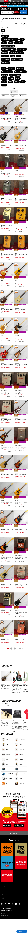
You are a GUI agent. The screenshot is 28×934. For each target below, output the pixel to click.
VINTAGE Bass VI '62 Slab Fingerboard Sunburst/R (21, 365)
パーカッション (18, 42)
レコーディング (5, 59)
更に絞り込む (13, 91)
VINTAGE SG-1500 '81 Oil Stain (7, 309)
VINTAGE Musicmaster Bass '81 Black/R (21, 613)
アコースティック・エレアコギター (9, 39)
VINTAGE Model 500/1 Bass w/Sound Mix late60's (7, 640)
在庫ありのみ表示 (13, 95)
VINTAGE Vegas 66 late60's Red (7, 365)
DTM (18, 56)
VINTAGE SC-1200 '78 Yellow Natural (21, 282)
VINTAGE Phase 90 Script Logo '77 (21, 255)
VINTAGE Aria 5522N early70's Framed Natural (21, 146)
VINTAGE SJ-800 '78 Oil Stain (21, 474)
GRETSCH (18, 75)
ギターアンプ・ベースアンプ (16, 52)
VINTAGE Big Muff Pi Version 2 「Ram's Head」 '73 (7, 393)
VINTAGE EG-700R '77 (5, 282)
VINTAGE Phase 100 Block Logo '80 (21, 227)
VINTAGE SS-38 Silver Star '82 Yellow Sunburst (21, 530)
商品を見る (22, 931)
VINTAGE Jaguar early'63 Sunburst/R (7, 448)
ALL (3, 30)
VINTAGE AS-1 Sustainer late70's (21, 172)
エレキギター (5, 36)
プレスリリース (4, 915)
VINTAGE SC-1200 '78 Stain (6, 502)
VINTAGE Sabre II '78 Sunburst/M (21, 338)
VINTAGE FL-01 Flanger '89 (6, 610)
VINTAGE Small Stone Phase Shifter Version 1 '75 (21, 585)
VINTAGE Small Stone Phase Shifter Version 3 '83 (21, 558)
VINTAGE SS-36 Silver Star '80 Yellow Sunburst (7, 558)
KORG (23, 81)
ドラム (10, 42)
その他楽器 (4, 52)
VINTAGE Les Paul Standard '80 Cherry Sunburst (7, 530)
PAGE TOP (15, 833)
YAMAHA (4, 85)
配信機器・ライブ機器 (17, 59)
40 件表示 (22, 95)
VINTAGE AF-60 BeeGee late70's (6, 200)
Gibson (4, 68)
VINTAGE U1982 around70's (6, 145)
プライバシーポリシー (6, 908)
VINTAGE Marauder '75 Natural (7, 337)
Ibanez (17, 78)
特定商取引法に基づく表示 (7, 910)
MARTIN (4, 78)
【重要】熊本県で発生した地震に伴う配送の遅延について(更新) (14, 3)
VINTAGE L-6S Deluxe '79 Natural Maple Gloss (7, 475)
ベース (22, 39)
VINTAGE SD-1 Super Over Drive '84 (7, 226)
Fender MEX (20, 68)
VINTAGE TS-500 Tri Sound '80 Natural (21, 503)
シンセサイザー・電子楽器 (8, 46)
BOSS (10, 81)
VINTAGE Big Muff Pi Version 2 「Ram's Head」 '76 (7, 420)
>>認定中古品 (24, 24)
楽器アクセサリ (5, 62)
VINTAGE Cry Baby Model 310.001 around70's (21, 200)
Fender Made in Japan (20, 71)
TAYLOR (11, 78)
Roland (16, 81)
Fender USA (11, 68)
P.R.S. (11, 75)
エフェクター (5, 56)
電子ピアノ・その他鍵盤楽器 (8, 49)
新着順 (3, 95)
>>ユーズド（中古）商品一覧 (21, 23)
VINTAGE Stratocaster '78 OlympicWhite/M (7, 585)
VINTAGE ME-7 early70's (5, 173)
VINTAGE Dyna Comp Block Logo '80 (21, 640)
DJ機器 (12, 56)
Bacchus (4, 81)
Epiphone (4, 75)
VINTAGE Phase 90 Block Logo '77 (7, 255)
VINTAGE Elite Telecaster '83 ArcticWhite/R (21, 310)
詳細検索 (16, 12)
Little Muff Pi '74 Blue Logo (20, 447)
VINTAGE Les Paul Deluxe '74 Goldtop (21, 119)
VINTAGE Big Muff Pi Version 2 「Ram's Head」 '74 (21, 393)
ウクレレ (4, 42)
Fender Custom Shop (7, 71)
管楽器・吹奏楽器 (22, 49)
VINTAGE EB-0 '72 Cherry (6, 118)
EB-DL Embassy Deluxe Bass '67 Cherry (21, 420)
